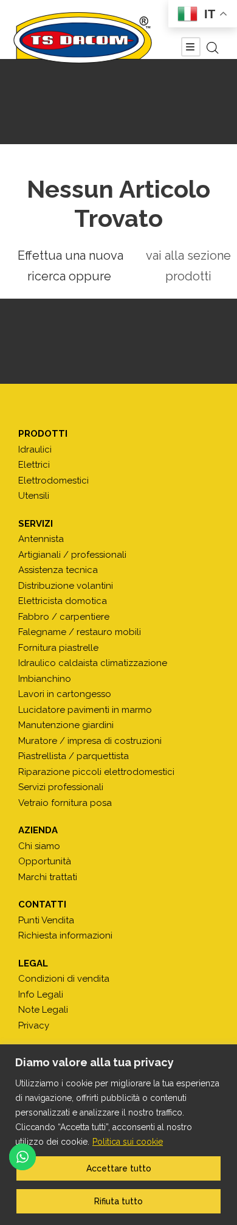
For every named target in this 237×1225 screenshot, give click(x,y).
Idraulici (35, 449)
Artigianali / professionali (72, 554)
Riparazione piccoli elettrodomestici (96, 771)
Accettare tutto (118, 1168)
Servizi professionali (60, 787)
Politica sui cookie (127, 1142)
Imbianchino (44, 678)
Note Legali (43, 1009)
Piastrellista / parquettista (73, 756)
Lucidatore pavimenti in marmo (85, 709)
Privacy (33, 1025)
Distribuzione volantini (65, 585)
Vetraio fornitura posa (65, 802)
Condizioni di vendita (63, 978)
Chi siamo (39, 846)
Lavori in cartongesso (64, 694)
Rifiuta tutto (118, 1201)
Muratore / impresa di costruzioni (90, 740)
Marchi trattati (47, 877)
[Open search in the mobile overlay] (213, 48)
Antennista (41, 538)
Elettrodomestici (53, 480)
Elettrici (34, 464)
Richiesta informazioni (65, 935)
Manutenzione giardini (66, 725)
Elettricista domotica (62, 600)
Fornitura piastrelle (58, 647)
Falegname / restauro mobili (79, 631)
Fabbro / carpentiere (63, 616)
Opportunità (44, 861)
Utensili (33, 495)
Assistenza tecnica (58, 569)
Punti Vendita (46, 920)
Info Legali (40, 994)
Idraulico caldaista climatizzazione (92, 663)
